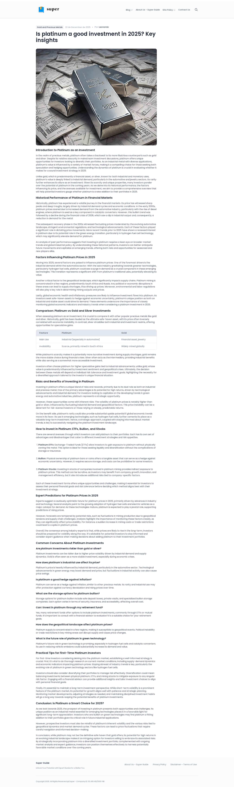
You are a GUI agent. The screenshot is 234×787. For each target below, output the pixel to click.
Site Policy (168, 9)
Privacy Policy (159, 764)
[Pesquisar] (196, 10)
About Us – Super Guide (148, 9)
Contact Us (184, 9)
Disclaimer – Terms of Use (184, 764)
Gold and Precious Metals (50, 27)
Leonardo (104, 27)
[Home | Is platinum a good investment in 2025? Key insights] (55, 9)
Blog (128, 9)
